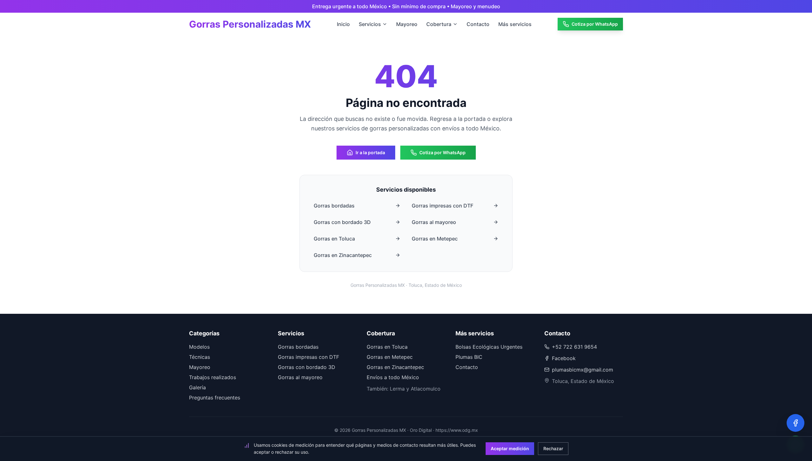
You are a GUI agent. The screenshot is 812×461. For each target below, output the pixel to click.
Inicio (343, 24)
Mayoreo (406, 24)
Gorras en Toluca (334, 238)
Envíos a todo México (393, 377)
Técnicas (199, 357)
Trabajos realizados (212, 377)
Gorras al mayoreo (434, 222)
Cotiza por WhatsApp (595, 24)
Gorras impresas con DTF (442, 205)
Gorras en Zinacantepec (343, 255)
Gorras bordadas (334, 205)
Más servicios (515, 24)
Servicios (370, 24)
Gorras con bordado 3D (342, 222)
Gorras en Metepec (435, 238)
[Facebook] (795, 423)
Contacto (478, 24)
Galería (197, 387)
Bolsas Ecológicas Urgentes (488, 347)
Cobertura (438, 24)
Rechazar (553, 448)
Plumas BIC (468, 357)
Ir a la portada (370, 152)
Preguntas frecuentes (214, 397)
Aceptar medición (510, 448)
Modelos (199, 347)
